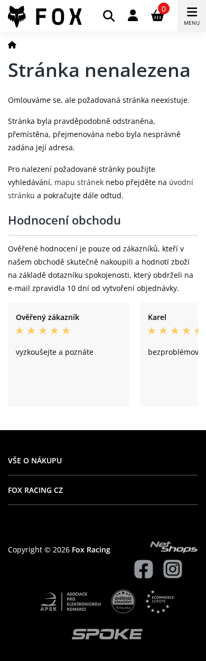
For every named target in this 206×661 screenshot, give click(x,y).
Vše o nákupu (35, 460)
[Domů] (12, 45)
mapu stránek (79, 182)
